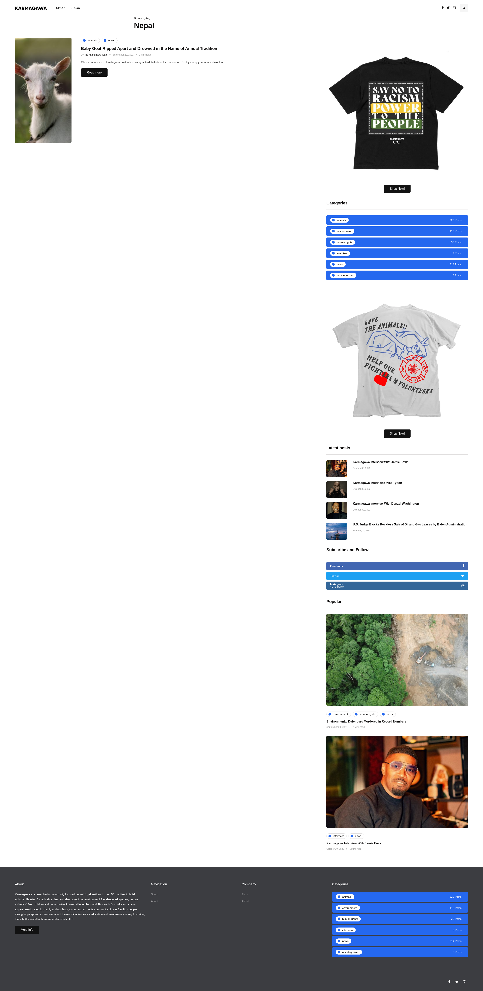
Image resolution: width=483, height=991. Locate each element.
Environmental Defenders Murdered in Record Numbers (366, 721)
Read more (94, 72)
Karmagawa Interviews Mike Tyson (377, 482)
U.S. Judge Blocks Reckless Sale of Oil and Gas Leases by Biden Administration (410, 524)
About (77, 7)
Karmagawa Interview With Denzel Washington (386, 503)
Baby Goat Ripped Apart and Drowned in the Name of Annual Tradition (149, 48)
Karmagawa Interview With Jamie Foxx (380, 462)
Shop (60, 7)
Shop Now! (397, 188)
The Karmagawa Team (95, 54)
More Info (27, 929)
